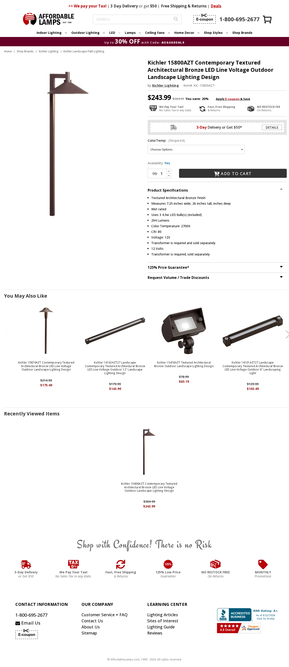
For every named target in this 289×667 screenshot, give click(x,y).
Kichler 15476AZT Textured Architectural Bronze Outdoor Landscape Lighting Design (184, 364)
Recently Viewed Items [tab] (32, 413)
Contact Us (92, 620)
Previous (6, 334)
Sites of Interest (162, 620)
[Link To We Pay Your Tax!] (73, 564)
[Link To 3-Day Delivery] (26, 564)
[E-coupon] (204, 19)
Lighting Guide (161, 627)
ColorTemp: (166, 140)
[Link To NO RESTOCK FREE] (215, 564)
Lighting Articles (162, 614)
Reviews (154, 633)
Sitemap (89, 633)
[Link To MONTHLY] (263, 564)
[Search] (175, 19)
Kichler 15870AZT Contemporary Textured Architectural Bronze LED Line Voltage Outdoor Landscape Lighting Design (46, 366)
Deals (216, 6)
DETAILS (272, 127)
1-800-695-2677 (31, 615)
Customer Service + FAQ (105, 614)
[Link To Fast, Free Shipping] (121, 564)
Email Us (30, 623)
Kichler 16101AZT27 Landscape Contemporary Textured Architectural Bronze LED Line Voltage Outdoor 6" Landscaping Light (253, 368)
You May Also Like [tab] (25, 296)
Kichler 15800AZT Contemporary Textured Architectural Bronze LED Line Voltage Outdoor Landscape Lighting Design (149, 487)
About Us (91, 627)
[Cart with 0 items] (267, 19)
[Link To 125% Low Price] (168, 564)
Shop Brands (242, 32)
